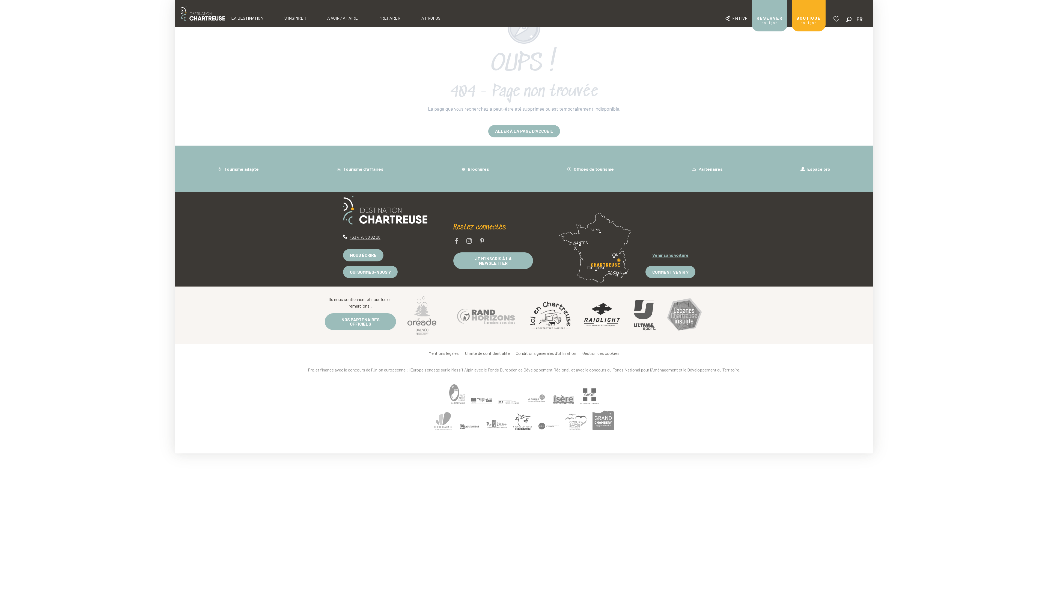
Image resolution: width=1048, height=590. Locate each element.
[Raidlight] (602, 315)
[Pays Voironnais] (496, 425)
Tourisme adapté (241, 169)
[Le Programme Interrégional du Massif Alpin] (481, 401)
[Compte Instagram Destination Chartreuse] (469, 241)
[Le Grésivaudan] (469, 427)
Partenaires (710, 169)
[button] (849, 19)
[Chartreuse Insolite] (684, 315)
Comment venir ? (670, 272)
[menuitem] (203, 13)
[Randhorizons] (486, 315)
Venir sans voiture (670, 255)
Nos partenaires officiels (360, 321)
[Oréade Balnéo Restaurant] (422, 315)
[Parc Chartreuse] (457, 394)
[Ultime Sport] (645, 315)
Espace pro (818, 169)
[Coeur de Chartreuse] (443, 421)
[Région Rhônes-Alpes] (536, 398)
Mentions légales (443, 353)
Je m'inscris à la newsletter (493, 261)
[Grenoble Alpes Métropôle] (522, 421)
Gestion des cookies (601, 353)
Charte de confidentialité (487, 353)
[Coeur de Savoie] (576, 422)
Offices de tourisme (593, 169)
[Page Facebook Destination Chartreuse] (456, 241)
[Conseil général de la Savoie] (589, 396)
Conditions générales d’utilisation (546, 353)
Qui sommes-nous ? (370, 272)
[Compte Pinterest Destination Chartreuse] (482, 241)
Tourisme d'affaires (363, 169)
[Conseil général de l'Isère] (563, 399)
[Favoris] (837, 19)
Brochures (478, 169)
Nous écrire (363, 255)
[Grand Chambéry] (603, 420)
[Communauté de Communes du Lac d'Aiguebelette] (548, 426)
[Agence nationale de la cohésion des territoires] (509, 402)
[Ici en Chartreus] (550, 315)
